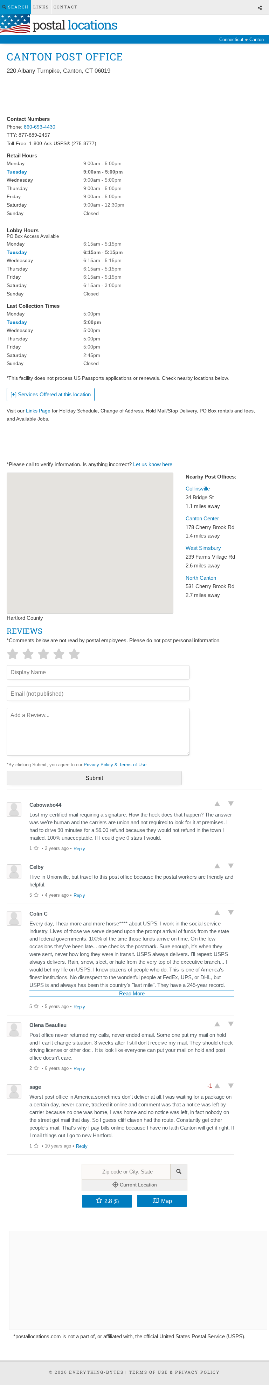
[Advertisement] (134, 95)
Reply (79, 848)
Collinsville (198, 489)
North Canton (201, 578)
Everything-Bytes (96, 1372)
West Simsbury (203, 548)
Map (166, 1201)
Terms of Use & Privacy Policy (174, 1372)
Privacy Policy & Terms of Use (115, 764)
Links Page (38, 411)
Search (17, 6)
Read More (132, 993)
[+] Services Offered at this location (51, 394)
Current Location (137, 1185)
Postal (73, 24)
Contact (66, 6)
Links (41, 6)
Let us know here (152, 464)
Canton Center (202, 518)
